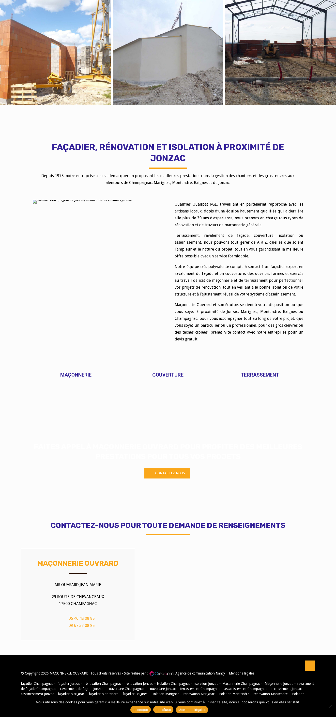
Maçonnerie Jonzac (279, 684)
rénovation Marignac (198, 694)
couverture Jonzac (162, 689)
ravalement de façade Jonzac (81, 689)
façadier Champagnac (37, 684)
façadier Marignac (71, 694)
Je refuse (163, 710)
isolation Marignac (165, 694)
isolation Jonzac (206, 684)
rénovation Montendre (271, 694)
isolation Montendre (234, 694)
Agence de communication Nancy (200, 673)
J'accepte (140, 710)
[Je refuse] (329, 706)
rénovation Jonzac (139, 684)
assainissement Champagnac (245, 689)
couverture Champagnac (125, 689)
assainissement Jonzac (37, 694)
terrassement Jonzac (286, 689)
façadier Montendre (103, 694)
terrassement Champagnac (200, 689)
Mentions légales (241, 673)
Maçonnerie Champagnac (241, 684)
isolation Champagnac (173, 684)
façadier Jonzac (69, 684)
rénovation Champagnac (103, 684)
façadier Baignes (135, 694)
